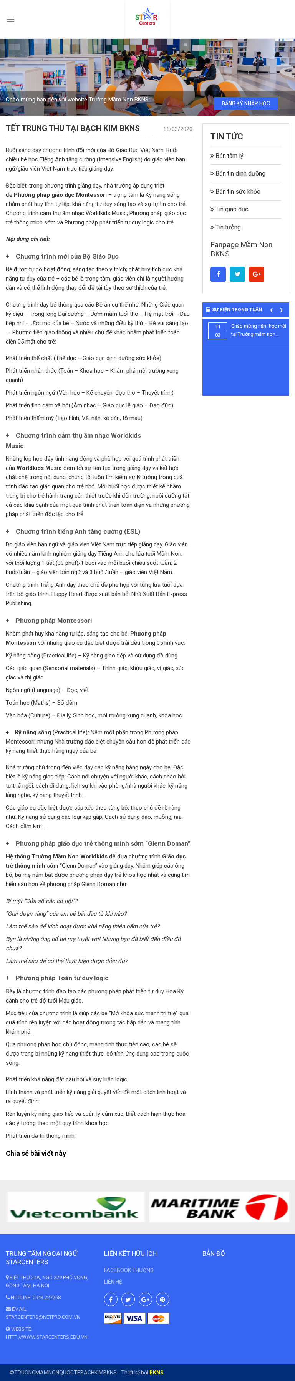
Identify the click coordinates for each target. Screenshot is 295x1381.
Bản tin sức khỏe (237, 191)
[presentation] (271, 309)
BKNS (156, 1372)
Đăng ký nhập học (246, 103)
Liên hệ (113, 1282)
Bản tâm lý (229, 155)
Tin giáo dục (231, 209)
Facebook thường (129, 1270)
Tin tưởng (227, 227)
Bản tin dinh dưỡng (239, 173)
